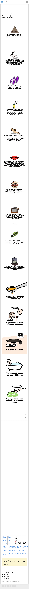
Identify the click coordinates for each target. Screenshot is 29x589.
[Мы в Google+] (10, 586)
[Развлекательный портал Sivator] (2, 2)
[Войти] (6, 2)
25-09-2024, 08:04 (6, 13)
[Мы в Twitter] (5, 586)
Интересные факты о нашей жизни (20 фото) (10, 550)
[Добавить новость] (14, 2)
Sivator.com (8, 581)
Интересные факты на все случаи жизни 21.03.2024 (19, 550)
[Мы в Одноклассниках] (13, 586)
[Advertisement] (14, 479)
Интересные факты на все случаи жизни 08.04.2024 (24, 550)
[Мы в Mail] (15, 586)
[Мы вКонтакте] (3, 586)
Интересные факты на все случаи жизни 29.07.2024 (14, 550)
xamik (13, 13)
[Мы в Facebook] (8, 586)
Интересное (20, 13)
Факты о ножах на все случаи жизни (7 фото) (5, 550)
